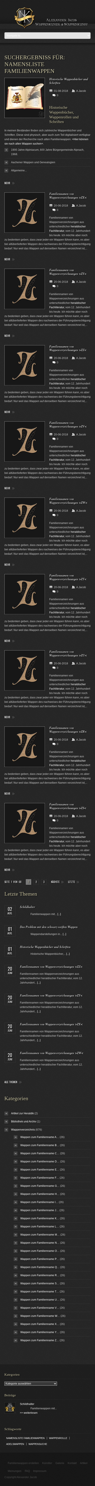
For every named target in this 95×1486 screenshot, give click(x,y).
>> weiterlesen (29, 1412)
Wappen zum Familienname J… (39, 1210)
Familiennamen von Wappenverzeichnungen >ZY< (67, 272)
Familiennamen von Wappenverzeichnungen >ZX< (68, 195)
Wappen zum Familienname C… (39, 1153)
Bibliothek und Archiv (23, 1121)
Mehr (7, 183)
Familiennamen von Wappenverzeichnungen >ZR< (68, 730)
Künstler (47, 1463)
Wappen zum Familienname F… (39, 1177)
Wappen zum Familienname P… (39, 1259)
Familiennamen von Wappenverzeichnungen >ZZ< (67, 348)
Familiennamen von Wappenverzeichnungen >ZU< (68, 653)
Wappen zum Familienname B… (39, 1145)
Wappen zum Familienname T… (39, 1291)
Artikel (83, 1463)
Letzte (71, 882)
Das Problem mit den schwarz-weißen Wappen (49, 927)
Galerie (59, 1463)
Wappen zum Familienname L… (39, 1226)
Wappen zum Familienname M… (40, 1234)
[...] (59, 914)
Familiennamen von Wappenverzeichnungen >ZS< (67, 806)
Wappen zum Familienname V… (39, 1307)
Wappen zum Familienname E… (39, 1169)
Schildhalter (27, 907)
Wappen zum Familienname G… (39, 1185)
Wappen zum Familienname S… (39, 1283)
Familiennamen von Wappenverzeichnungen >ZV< (68, 424)
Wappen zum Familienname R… (39, 1275)
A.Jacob (81, 90)
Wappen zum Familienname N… (39, 1242)
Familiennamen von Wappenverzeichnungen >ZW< (68, 501)
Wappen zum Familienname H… (39, 1194)
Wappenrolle (58, 1438)
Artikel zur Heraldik (22, 1113)
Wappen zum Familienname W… (40, 1315)
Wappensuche (37, 1444)
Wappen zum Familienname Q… (39, 1267)
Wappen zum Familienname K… (39, 1218)
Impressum (39, 1471)
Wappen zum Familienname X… (39, 1324)
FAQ (27, 1471)
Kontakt (72, 1463)
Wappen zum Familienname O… (39, 1250)
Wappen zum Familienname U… (39, 1299)
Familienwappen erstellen (23, 1463)
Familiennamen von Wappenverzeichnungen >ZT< (67, 577)
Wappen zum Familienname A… (39, 1137)
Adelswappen (15, 1444)
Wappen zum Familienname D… (39, 1161)
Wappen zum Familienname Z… (39, 1340)
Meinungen (14, 1471)
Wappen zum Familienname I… (39, 1202)
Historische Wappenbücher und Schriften (68, 81)
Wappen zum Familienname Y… (39, 1332)
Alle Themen (10, 1082)
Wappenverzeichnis (23, 1129)
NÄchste (55, 882)
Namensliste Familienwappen (25, 1438)
